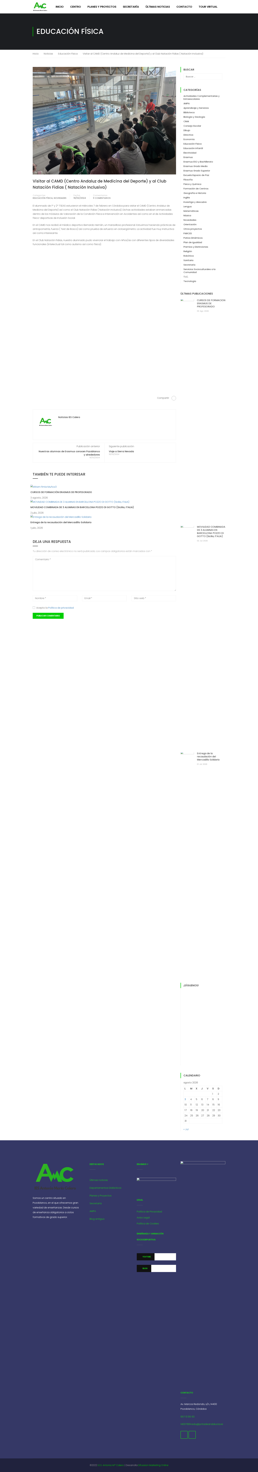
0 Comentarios (101, 198)
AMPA (186, 103)
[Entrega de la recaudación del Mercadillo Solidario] (61, 517)
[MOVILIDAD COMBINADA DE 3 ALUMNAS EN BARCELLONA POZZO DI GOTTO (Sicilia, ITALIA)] (79, 501)
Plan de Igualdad (192, 242)
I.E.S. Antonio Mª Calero (111, 1465)
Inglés (186, 197)
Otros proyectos (192, 228)
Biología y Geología (194, 116)
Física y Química (192, 184)
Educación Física (68, 53)
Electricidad (189, 152)
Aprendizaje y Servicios (196, 107)
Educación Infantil (193, 148)
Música (187, 215)
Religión (187, 251)
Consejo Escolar (192, 125)
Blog (145, 1268)
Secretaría (131, 7)
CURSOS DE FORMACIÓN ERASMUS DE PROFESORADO (61, 492)
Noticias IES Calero (69, 417)
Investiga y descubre (195, 202)
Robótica (188, 255)
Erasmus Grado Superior (196, 170)
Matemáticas (191, 211)
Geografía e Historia (194, 193)
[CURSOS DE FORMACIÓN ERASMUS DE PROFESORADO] (43, 486)
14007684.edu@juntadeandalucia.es (202, 1424)
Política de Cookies (148, 1223)
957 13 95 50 (188, 1416)
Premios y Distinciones (195, 246)
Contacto (184, 7)
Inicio (60, 7)
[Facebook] (174, 398)
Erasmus (188, 157)
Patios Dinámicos (193, 237)
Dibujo (186, 130)
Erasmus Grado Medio (195, 166)
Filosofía (188, 179)
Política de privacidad (61, 608)
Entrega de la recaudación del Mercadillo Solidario (61, 522)
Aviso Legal (143, 1217)
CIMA (186, 121)
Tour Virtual (208, 7)
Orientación (189, 224)
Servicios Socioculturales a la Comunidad (199, 271)
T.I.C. (185, 276)
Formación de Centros (195, 188)
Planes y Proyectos (101, 7)
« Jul (185, 1129)
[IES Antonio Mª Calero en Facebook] (184, 1435)
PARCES (187, 233)
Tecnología (189, 281)
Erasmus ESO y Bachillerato (198, 161)
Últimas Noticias (158, 7)
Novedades (60, 198)
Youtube (146, 1256)
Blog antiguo (97, 1219)
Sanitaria (188, 260)
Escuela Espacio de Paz (196, 175)
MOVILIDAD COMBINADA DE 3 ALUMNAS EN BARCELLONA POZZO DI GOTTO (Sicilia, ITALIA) (82, 507)
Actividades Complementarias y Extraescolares (201, 97)
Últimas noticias (99, 1180)
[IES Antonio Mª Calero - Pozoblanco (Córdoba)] (40, 6)
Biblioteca (189, 112)
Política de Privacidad (149, 1211)
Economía (189, 139)
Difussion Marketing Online (153, 1465)
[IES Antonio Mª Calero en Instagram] (192, 1435)
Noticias (48, 53)
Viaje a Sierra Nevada (121, 451)
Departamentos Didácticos (105, 1188)
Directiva (188, 134)
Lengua (187, 206)
